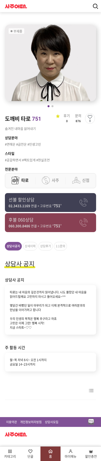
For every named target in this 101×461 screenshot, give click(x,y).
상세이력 (30, 246)
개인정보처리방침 (31, 422)
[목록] (91, 390)
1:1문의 (60, 246)
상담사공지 (13, 246)
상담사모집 (51, 422)
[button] (49, 106)
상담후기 (45, 246)
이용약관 (11, 422)
